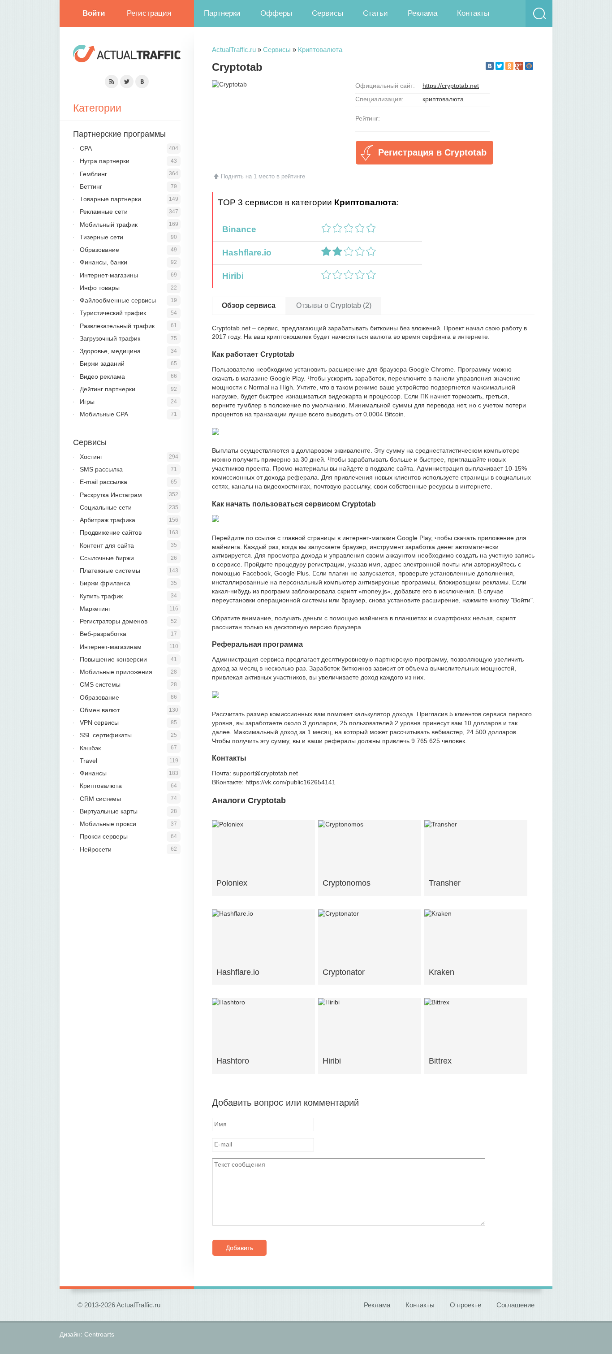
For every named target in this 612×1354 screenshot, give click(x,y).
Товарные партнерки (110, 199)
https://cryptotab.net (450, 85)
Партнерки (222, 13)
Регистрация (149, 13)
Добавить (239, 1247)
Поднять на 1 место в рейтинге (263, 176)
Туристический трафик (113, 312)
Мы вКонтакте (142, 81)
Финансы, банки (103, 262)
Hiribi (231, 276)
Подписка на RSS (111, 81)
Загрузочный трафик (110, 338)
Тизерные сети (101, 237)
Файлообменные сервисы (118, 300)
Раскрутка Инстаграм (111, 494)
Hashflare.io (245, 252)
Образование (99, 249)
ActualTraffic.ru (234, 49)
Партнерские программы (119, 134)
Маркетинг (95, 608)
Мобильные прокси (108, 823)
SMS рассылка (101, 469)
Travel (88, 760)
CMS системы (100, 684)
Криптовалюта (320, 49)
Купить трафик (101, 596)
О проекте (465, 1305)
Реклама (422, 13)
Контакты (473, 13)
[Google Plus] (519, 66)
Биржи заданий (102, 363)
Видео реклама (102, 376)
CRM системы (100, 798)
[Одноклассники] (509, 66)
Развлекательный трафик (117, 325)
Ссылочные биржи (107, 558)
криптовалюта (443, 99)
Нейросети (96, 849)
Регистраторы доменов (113, 621)
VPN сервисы (99, 722)
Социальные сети (106, 507)
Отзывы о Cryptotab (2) (333, 305)
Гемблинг (93, 173)
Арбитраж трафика (107, 519)
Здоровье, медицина (110, 351)
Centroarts (99, 1334)
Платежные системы (110, 570)
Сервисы (327, 13)
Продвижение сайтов (111, 532)
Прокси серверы (104, 836)
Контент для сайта (107, 545)
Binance (237, 229)
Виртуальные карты (109, 811)
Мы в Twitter (127, 81)
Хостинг (91, 456)
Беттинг (91, 186)
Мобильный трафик (109, 224)
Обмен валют (100, 710)
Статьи (375, 13)
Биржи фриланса (105, 583)
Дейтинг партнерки (107, 389)
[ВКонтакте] (490, 66)
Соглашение (515, 1305)
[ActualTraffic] (127, 55)
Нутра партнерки (104, 160)
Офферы (276, 13)
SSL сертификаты (106, 735)
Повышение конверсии (113, 659)
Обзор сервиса (249, 305)
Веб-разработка (103, 633)
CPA (86, 148)
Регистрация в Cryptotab (432, 152)
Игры (87, 401)
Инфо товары (100, 287)
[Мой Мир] (529, 66)
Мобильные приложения (116, 671)
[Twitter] (500, 66)
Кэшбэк (90, 748)
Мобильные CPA (104, 414)
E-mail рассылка (103, 481)
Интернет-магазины (109, 275)
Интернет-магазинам (111, 646)
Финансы (93, 773)
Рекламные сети (104, 211)
